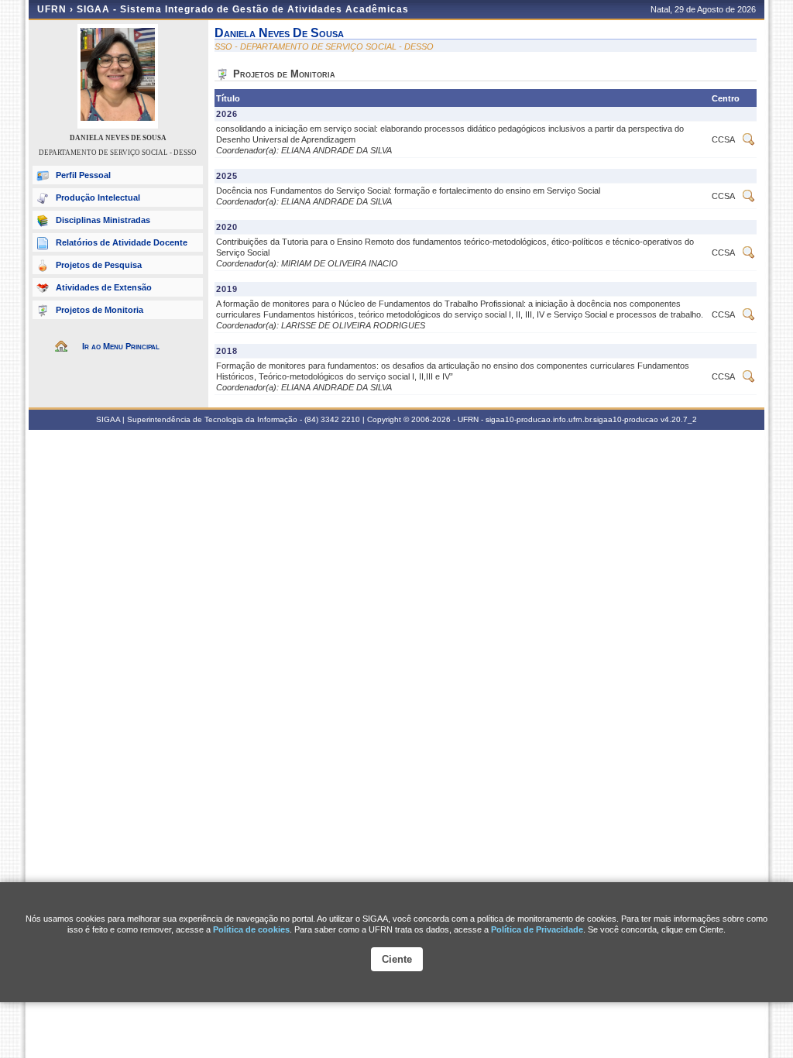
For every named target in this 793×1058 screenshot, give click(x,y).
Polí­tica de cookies (251, 929)
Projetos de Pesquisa (99, 265)
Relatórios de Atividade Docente (121, 242)
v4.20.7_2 (679, 419)
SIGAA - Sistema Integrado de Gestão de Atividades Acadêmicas (243, 9)
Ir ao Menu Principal (121, 346)
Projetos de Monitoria (99, 309)
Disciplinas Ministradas (103, 220)
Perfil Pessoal (83, 175)
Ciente (397, 959)
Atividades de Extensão (104, 287)
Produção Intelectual (98, 197)
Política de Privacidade (537, 929)
